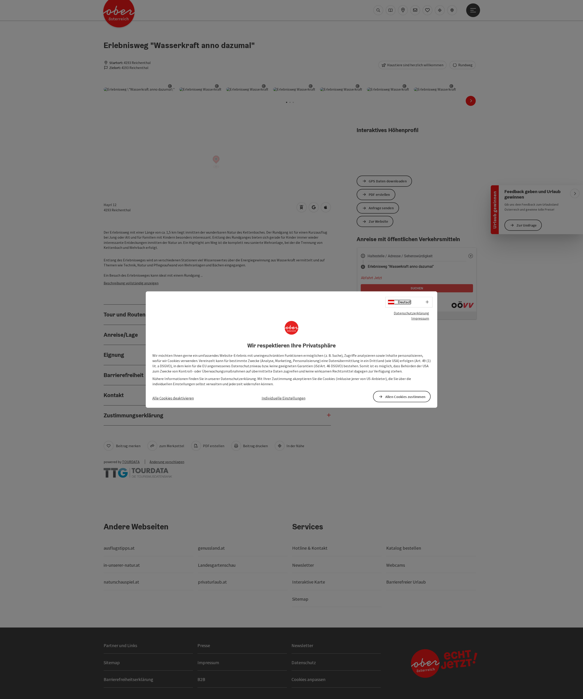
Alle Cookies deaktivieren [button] (173, 398)
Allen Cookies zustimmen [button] (405, 396)
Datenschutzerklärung (411, 313)
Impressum (420, 318)
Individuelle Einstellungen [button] (283, 398)
